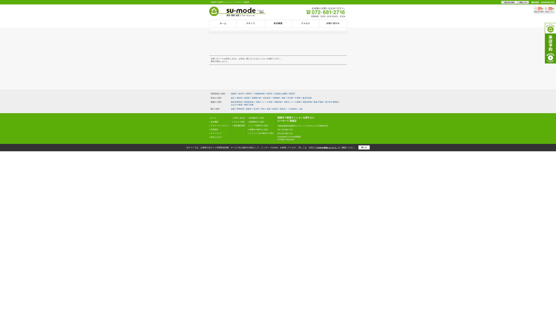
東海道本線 (249, 102)
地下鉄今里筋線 (331, 102)
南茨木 (283, 109)
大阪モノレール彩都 (292, 102)
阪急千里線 (318, 102)
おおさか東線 (236, 105)
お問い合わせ (239, 118)
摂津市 (249, 94)
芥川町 (290, 98)
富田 (268, 109)
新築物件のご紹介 (257, 122)
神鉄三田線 (249, 105)
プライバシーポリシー (220, 125)
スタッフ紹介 (239, 122)
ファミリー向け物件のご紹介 (261, 133)
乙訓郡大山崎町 (280, 94)
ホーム (213, 118)
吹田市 (269, 94)
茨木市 (241, 94)
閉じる (364, 147)
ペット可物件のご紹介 (258, 125)
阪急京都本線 (236, 102)
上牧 (300, 109)
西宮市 (292, 94)
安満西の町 (256, 98)
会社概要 (214, 122)
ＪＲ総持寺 (292, 109)
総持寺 (275, 109)
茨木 (263, 109)
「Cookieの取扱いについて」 (326, 148)
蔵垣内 (239, 98)
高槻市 (234, 94)
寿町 (284, 98)
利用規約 (214, 129)
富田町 (247, 98)
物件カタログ (216, 137)
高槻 (233, 109)
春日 (233, 98)
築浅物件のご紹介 (257, 118)
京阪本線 (278, 102)
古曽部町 (276, 98)
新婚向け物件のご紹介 (258, 129)
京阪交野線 (307, 102)
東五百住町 (307, 98)
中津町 (298, 98)
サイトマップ (216, 133)
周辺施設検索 (239, 125)
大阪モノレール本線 (263, 102)
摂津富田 (240, 109)
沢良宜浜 (266, 98)
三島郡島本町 (259, 94)
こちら (262, 59)
